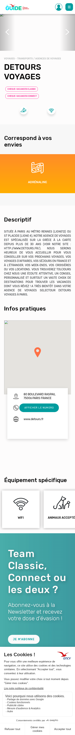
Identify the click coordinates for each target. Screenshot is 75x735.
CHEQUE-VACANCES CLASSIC (21, 89)
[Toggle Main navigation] (69, 7)
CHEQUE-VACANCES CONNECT (22, 96)
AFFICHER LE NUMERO (39, 407)
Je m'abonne (24, 639)
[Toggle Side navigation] (59, 7)
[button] (7, 32)
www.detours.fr (33, 419)
